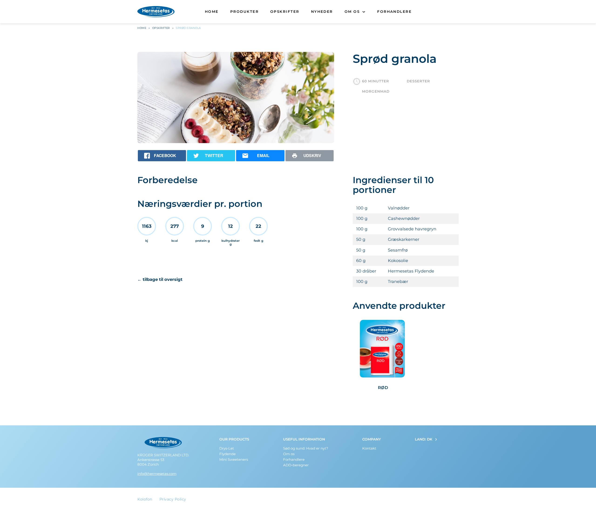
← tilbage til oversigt (160, 279)
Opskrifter (284, 11)
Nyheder (322, 11)
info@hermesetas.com (156, 473)
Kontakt (369, 448)
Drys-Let (226, 448)
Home (212, 11)
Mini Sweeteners (233, 459)
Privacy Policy (172, 499)
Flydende (227, 454)
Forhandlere (394, 11)
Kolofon (144, 499)
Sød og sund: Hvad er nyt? (305, 448)
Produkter (244, 11)
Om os (352, 11)
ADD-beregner (296, 465)
